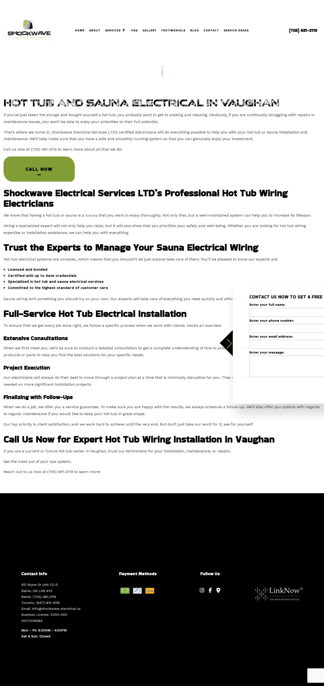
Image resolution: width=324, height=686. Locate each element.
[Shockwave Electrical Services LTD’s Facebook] (210, 591)
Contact (211, 30)
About (94, 30)
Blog (194, 30)
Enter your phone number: (233, 320)
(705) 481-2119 (303, 30)
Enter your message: (228, 352)
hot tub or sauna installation (273, 132)
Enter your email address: (233, 336)
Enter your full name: (229, 304)
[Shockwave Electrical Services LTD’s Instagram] (202, 591)
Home (79, 30)
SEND (298, 385)
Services (113, 30)
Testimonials (173, 30)
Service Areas (236, 30)
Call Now (39, 169)
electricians (22, 377)
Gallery (149, 30)
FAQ (134, 30)
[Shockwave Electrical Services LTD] (29, 30)
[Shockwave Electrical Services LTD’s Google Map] (218, 591)
